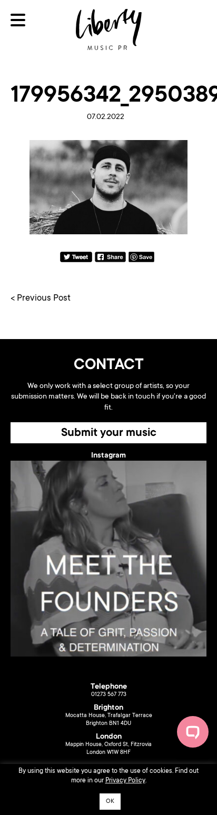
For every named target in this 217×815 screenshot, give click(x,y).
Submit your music (108, 433)
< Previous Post (41, 299)
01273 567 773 (108, 695)
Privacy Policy (125, 780)
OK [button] (110, 801)
